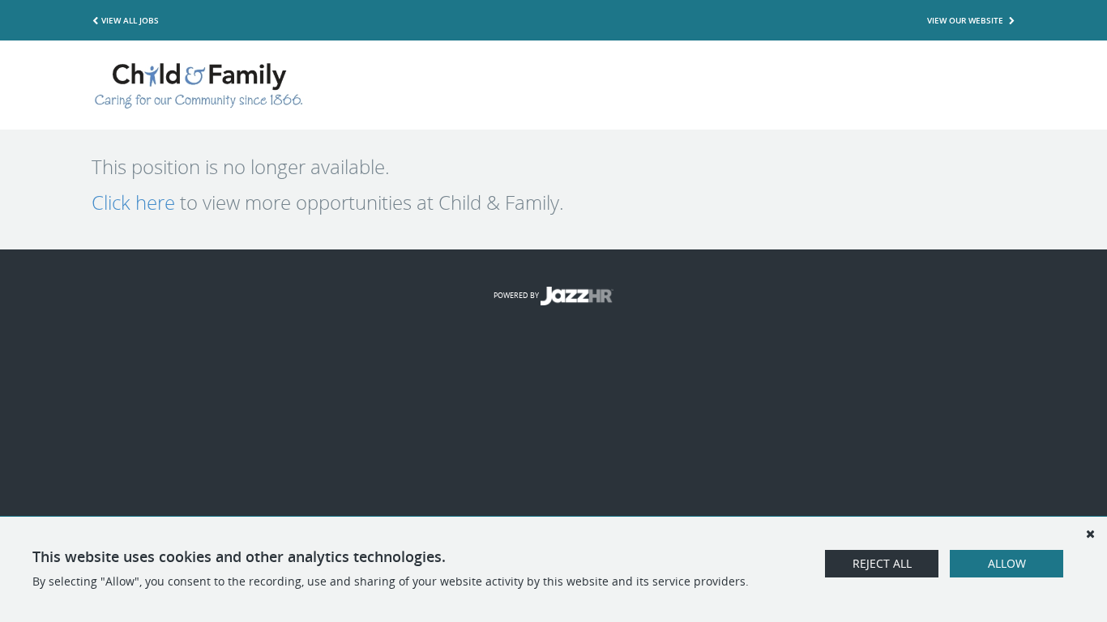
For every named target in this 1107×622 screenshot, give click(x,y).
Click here (133, 202)
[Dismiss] (1090, 533)
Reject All (882, 563)
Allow (1007, 563)
